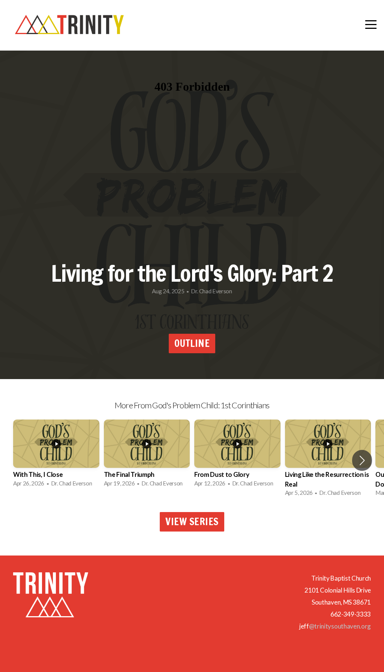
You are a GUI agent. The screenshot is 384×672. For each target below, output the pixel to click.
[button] (362, 460)
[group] (56, 455)
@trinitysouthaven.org (340, 626)
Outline (192, 343)
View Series (192, 522)
